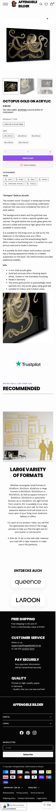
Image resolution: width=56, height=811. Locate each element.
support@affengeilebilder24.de (25, 644)
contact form (27, 647)
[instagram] (33, 731)
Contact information (26, 797)
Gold (9, 179)
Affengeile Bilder (18, 765)
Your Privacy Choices (16, 804)
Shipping (22, 110)
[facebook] (20, 731)
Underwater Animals (15, 184)
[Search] (39, 4)
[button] (6, 4)
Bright (21, 179)
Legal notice (42, 797)
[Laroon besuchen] (27, 599)
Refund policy (8, 792)
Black (32, 179)
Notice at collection (9, 807)
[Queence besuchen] (27, 581)
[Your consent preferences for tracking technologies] (4, 806)
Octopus (33, 184)
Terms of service (37, 792)
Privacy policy (22, 792)
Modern (44, 179)
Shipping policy (9, 797)
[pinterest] (26, 731)
